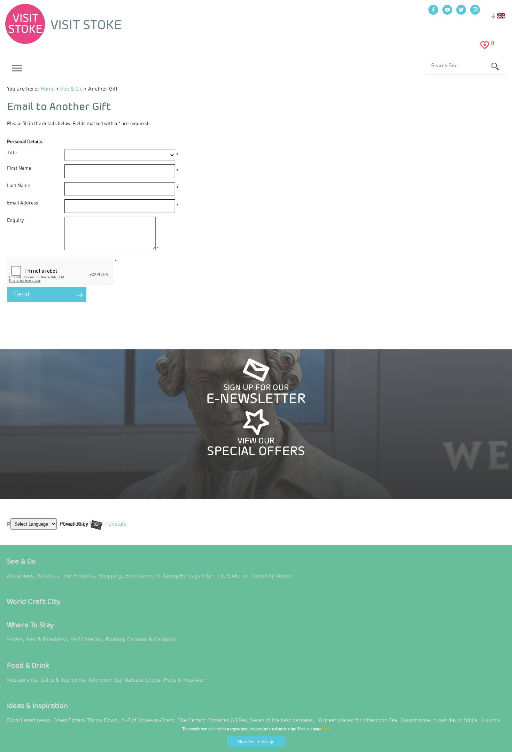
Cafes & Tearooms (62, 680)
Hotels (15, 640)
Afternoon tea (104, 680)
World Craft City (34, 601)
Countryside (415, 720)
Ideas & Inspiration (37, 705)
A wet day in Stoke (455, 720)
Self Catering (86, 640)
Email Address (22, 203)
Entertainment (142, 576)
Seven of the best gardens (281, 720)
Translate (113, 529)
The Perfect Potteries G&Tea (212, 720)
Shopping (110, 576)
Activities (48, 576)
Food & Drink (28, 665)
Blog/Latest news (28, 720)
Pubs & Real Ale (184, 680)
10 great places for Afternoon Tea (356, 720)
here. (326, 729)
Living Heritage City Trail (194, 576)
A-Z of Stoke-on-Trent (147, 720)
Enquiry (15, 220)
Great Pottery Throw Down (85, 720)
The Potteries (79, 576)
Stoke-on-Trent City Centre (259, 576)
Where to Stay (30, 624)
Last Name (18, 185)
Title (12, 152)
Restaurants (22, 680)
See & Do (21, 561)
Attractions (20, 576)
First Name (19, 168)
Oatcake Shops (142, 680)
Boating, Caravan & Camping (141, 640)
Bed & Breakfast (46, 640)
